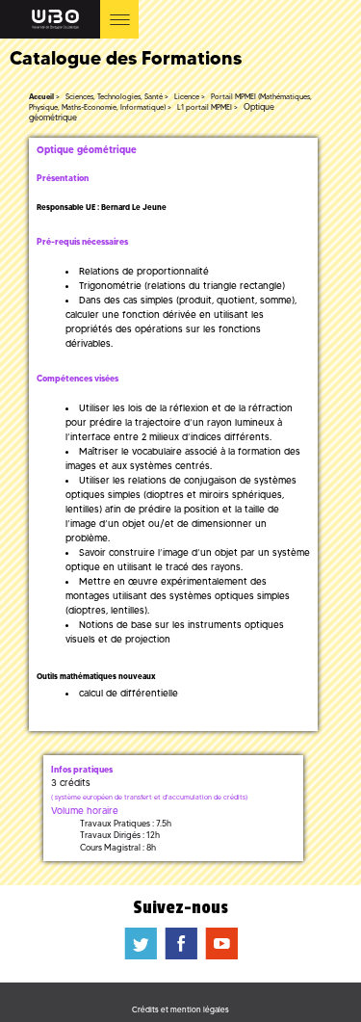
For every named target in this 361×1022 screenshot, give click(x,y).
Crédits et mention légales (180, 1009)
